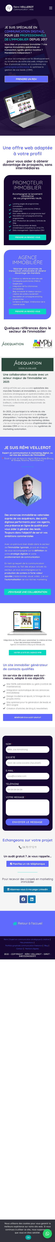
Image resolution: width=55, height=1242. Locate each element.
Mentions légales (32, 948)
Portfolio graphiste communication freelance (23, 945)
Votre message (16, 797)
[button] (47, 1233)
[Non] (51, 1230)
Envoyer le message (27, 822)
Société (10, 757)
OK (28, 1237)
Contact (19, 948)
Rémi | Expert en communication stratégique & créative (26, 939)
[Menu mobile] (50, 8)
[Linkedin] (32, 899)
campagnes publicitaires (17, 67)
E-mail (10, 770)
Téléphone (12, 784)
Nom (9, 744)
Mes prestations (26, 942)
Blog (46, 945)
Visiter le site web (27, 368)
